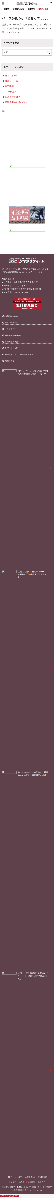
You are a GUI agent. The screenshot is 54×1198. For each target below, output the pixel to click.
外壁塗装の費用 (11, 342)
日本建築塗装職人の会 (14, 272)
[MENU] (3, 3)
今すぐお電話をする (9, 1196)
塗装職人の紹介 (18, 9)
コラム (21, 1182)
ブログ (13, 1182)
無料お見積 (9, 361)
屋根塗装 (12, 91)
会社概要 (18, 1177)
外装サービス (11, 81)
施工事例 (31, 9)
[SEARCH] (51, 3)
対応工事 (6, 9)
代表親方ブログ (12, 97)
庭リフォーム (11, 75)
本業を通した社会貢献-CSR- (36, 1177)
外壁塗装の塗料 (11, 316)
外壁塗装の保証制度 (13, 335)
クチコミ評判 (10, 329)
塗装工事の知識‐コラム (16, 102)
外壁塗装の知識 (11, 348)
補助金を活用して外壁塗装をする (19, 354)
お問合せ (41, 1182)
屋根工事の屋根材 (12, 323)
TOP (10, 1177)
